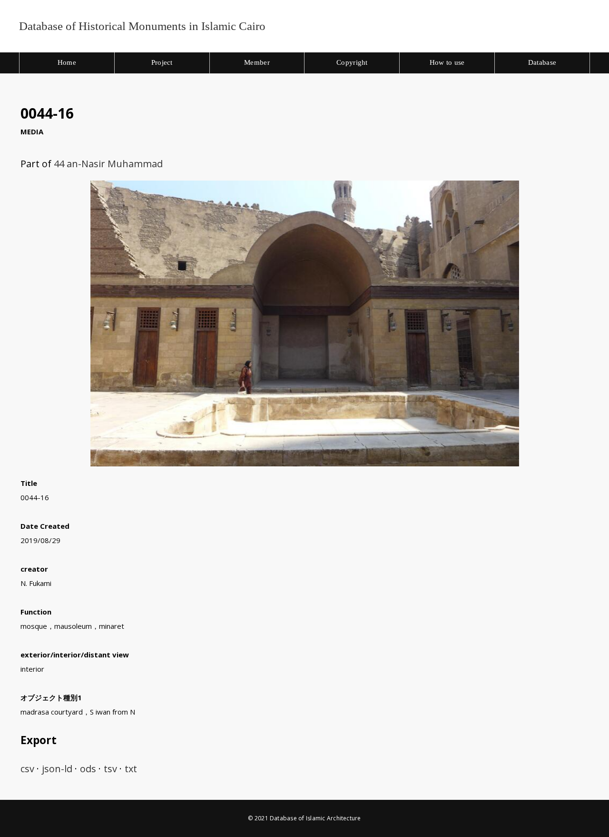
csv (27, 768)
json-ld (57, 768)
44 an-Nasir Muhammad (108, 163)
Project (162, 62)
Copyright (352, 62)
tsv (110, 768)
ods (88, 768)
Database (542, 62)
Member (257, 62)
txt (131, 768)
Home (67, 62)
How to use (447, 62)
